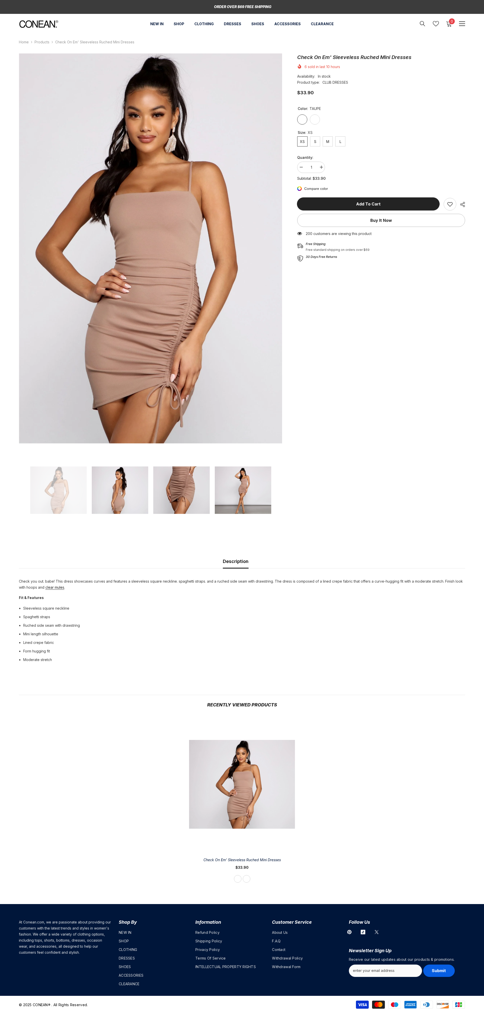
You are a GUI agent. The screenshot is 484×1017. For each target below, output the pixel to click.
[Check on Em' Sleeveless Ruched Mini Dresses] (242, 784)
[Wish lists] (436, 24)
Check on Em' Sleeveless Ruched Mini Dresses (242, 860)
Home (24, 42)
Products (42, 42)
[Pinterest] (349, 932)
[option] (150, 248)
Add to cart (368, 203)
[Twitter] (376, 932)
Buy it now (381, 220)
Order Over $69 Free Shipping (242, 7)
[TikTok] (363, 932)
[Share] (460, 204)
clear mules (54, 587)
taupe (237, 879)
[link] (450, 204)
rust (246, 879)
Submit (439, 970)
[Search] (422, 23)
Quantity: (305, 157)
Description (236, 561)
